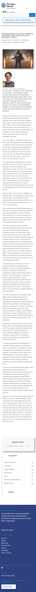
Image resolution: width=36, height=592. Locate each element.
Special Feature (8, 483)
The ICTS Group (6, 553)
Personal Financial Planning (10, 42)
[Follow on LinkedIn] (3, 559)
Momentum (25, 40)
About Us (4, 538)
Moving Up (4, 543)
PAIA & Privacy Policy (7, 576)
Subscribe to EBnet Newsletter (18, 20)
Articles (3, 541)
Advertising (4, 550)
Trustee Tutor (5, 545)
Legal (5, 476)
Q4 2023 (22, 42)
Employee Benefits (10, 462)
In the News (7, 466)
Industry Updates (9, 469)
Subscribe (7, 586)
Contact (3, 548)
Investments (8, 473)
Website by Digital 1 (7, 530)
